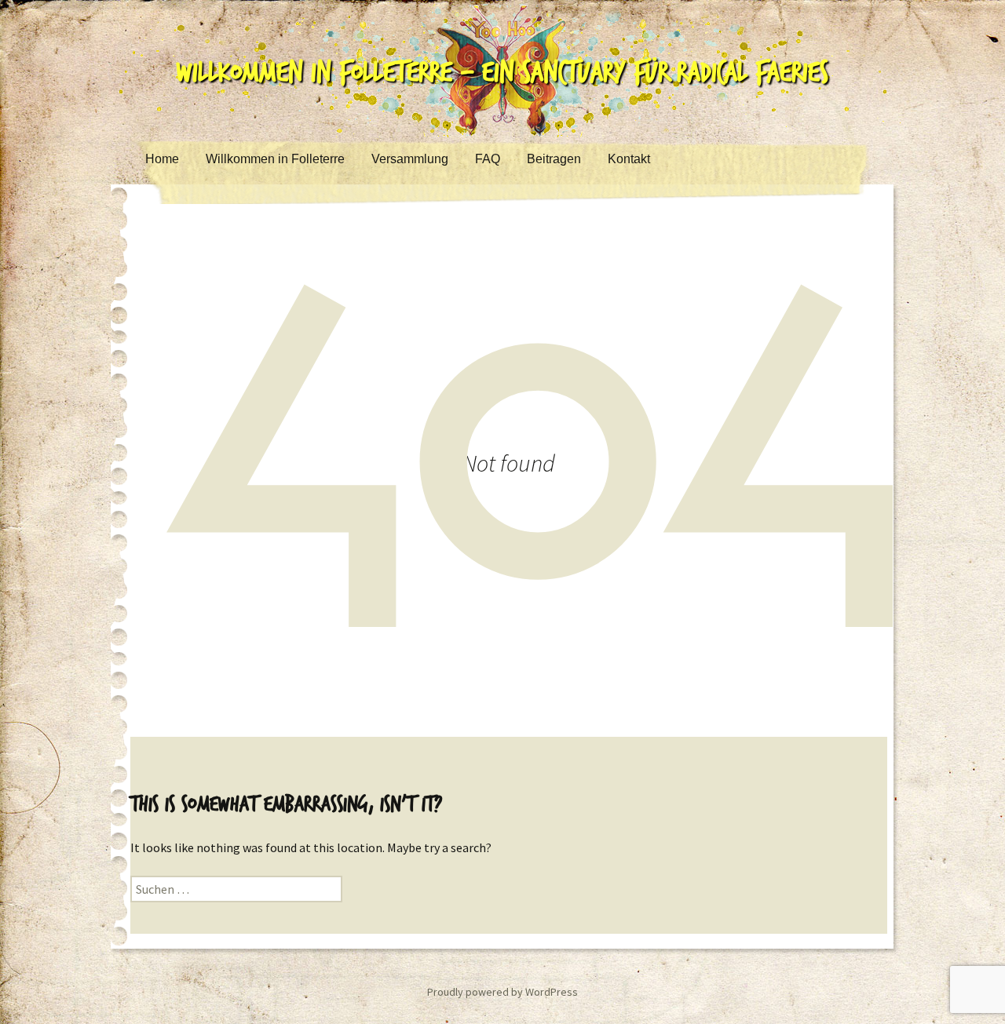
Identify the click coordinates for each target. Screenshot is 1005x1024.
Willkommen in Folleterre (275, 159)
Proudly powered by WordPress (502, 992)
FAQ (487, 159)
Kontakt (629, 159)
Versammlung (409, 159)
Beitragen (554, 159)
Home (162, 159)
